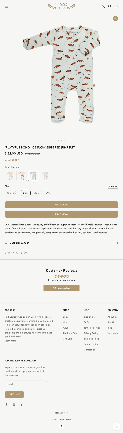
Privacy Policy (91, 333)
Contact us (89, 349)
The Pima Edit (70, 333)
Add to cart (62, 204)
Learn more (10, 340)
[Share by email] (25, 253)
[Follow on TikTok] (21, 404)
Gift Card (67, 338)
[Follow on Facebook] (6, 404)
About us (112, 316)
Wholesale (113, 333)
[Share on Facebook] (13, 253)
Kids (65, 322)
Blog (110, 327)
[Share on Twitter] (17, 253)
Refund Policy (91, 344)
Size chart (113, 186)
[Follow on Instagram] (14, 404)
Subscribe (14, 394)
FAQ (86, 322)
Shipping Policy (92, 338)
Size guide (89, 316)
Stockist (111, 322)
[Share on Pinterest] (21, 253)
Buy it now (61, 214)
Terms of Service (92, 327)
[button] (11, 160)
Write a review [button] (61, 288)
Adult (65, 327)
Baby (65, 316)
